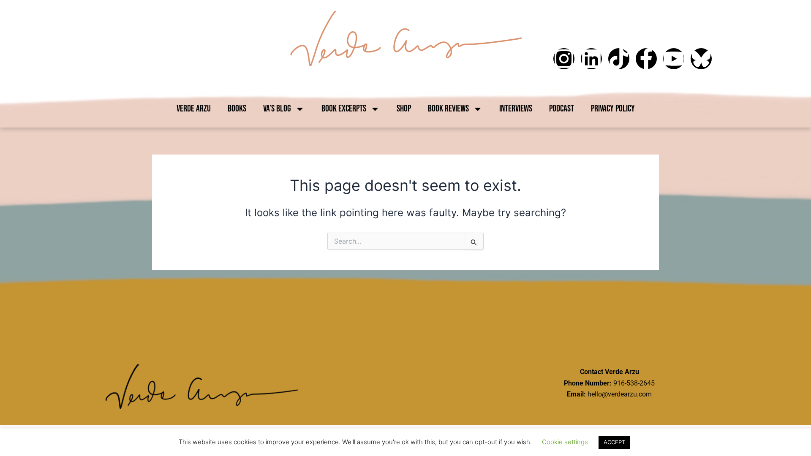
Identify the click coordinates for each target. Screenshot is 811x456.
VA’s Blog (277, 108)
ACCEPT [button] (614, 442)
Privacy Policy (613, 108)
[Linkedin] (591, 58)
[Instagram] (563, 58)
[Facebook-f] (646, 58)
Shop (404, 108)
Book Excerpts (343, 108)
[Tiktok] (618, 58)
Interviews (515, 108)
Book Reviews (448, 108)
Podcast (561, 108)
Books (237, 108)
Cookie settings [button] (565, 442)
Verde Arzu (194, 108)
